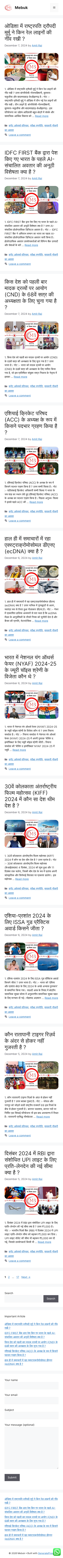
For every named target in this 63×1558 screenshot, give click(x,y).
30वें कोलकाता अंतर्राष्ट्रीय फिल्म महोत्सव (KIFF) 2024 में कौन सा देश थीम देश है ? (30, 796)
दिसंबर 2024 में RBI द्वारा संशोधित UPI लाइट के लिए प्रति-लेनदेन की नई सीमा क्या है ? (30, 1163)
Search (9, 1293)
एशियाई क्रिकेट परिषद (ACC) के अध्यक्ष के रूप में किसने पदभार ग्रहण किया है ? (31, 422)
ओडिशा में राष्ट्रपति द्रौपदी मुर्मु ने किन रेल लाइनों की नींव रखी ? (30, 32)
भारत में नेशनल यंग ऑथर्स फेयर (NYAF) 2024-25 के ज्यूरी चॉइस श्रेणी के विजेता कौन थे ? (30, 667)
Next (25, 1277)
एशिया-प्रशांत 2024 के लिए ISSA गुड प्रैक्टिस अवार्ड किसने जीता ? (28, 922)
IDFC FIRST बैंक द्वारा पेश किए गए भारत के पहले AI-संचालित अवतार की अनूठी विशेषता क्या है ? (31, 162)
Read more (41, 116)
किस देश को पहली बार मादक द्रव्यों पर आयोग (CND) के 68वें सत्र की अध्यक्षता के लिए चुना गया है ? (31, 294)
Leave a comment (20, 134)
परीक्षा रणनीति (36, 125)
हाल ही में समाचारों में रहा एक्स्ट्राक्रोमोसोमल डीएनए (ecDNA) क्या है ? (30, 544)
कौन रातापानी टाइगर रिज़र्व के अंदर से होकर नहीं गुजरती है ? (30, 1040)
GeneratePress (46, 1553)
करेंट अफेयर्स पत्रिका (19, 125)
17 (18, 1277)
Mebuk (21, 7)
